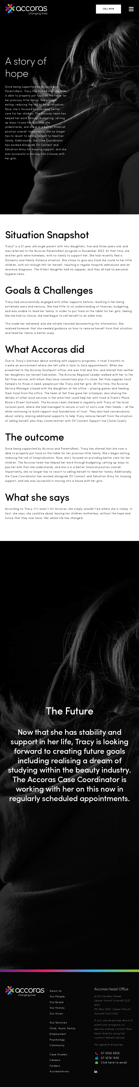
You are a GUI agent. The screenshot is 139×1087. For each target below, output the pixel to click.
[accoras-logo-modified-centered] (25, 987)
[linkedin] (95, 1071)
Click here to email (114, 1062)
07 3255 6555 (110, 1053)
